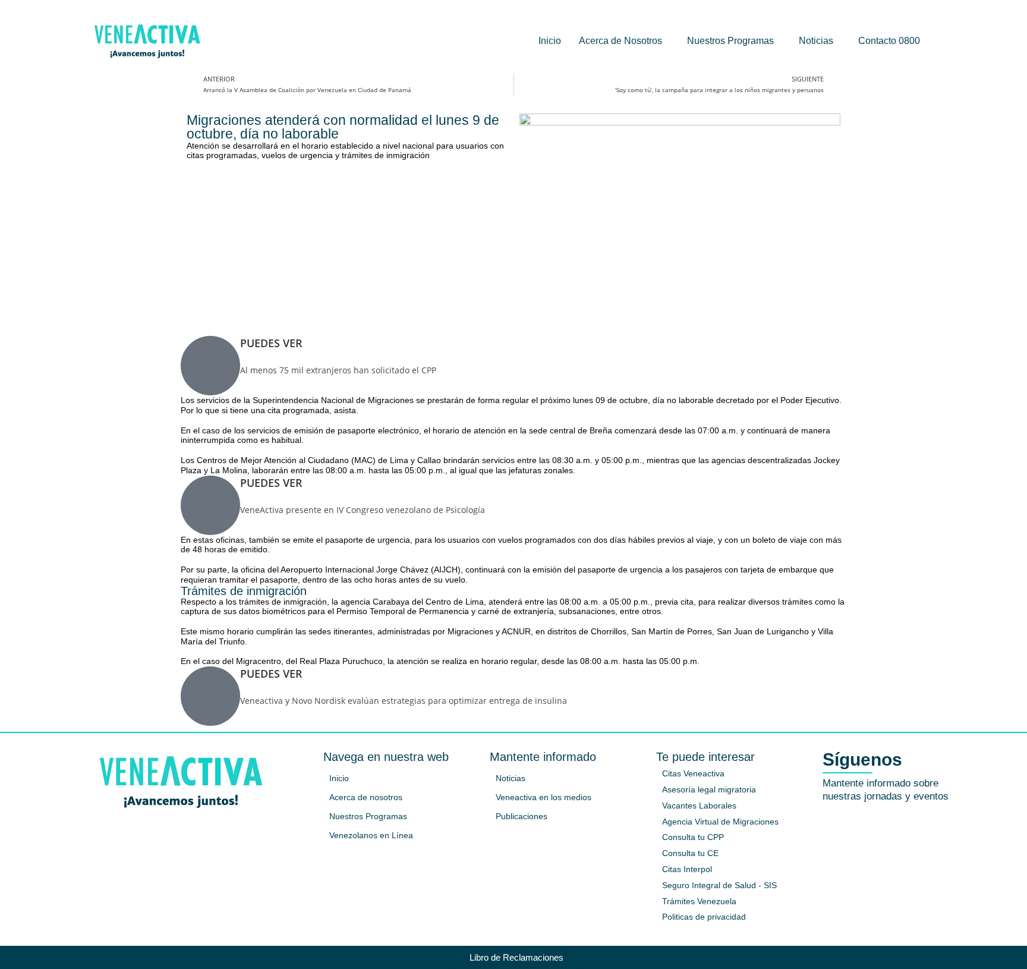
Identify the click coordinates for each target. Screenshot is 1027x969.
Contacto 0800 (889, 41)
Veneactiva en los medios (543, 797)
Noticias (816, 41)
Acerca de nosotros (365, 797)
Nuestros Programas (730, 41)
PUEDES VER (271, 343)
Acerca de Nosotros (620, 41)
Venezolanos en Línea (371, 835)
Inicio (549, 41)
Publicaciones (521, 816)
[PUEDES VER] (210, 365)
